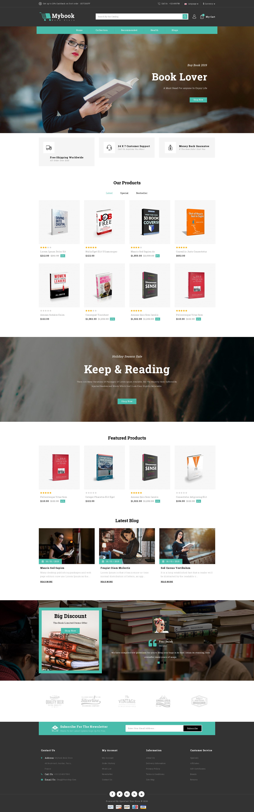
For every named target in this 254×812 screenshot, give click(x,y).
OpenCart (124, 801)
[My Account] (194, 17)
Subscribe (192, 728)
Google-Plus (127, 794)
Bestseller (141, 193)
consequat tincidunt (97, 314)
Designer (163, 646)
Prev (124, 329)
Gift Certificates (198, 768)
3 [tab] (165, 663)
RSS (134, 794)
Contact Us (107, 779)
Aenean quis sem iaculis (144, 314)
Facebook (112, 794)
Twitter (120, 794)
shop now (126, 401)
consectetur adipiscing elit (191, 497)
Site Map (150, 779)
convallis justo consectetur (191, 251)
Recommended (129, 30)
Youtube (141, 794)
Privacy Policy (153, 768)
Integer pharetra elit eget (100, 497)
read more (46, 581)
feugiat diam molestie (115, 567)
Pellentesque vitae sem (189, 314)
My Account (107, 758)
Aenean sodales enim (52, 314)
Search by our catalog (185, 16)
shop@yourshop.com (66, 779)
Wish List (106, 768)
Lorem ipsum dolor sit (53, 251)
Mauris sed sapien (52, 567)
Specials (194, 758)
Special (124, 193)
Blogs (175, 30)
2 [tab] (162, 663)
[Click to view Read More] (70, 545)
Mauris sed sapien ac (143, 251)
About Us (150, 758)
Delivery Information (156, 763)
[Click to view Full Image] (63, 545)
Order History (108, 763)
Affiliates (194, 763)
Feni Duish (166, 641)
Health (154, 30)
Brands (193, 774)
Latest (109, 193)
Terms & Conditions (155, 774)
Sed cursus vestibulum (175, 567)
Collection (102, 30)
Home (79, 30)
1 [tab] (159, 663)
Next (130, 329)
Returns (194, 779)
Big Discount (70, 615)
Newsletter (107, 774)
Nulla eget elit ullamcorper (101, 251)
